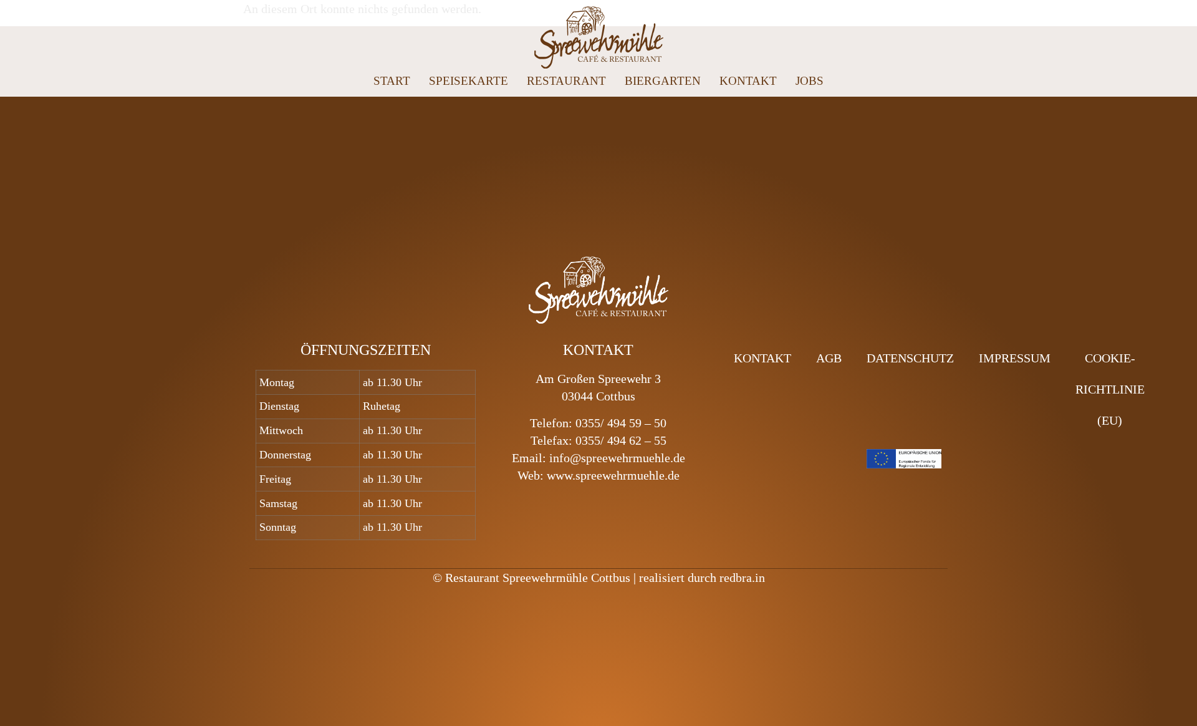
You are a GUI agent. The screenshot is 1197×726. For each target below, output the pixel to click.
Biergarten (663, 80)
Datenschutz (910, 358)
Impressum (1014, 358)
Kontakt (748, 80)
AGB (829, 358)
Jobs (810, 80)
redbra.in (742, 577)
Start (391, 80)
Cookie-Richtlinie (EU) (1110, 389)
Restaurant (566, 80)
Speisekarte (468, 80)
